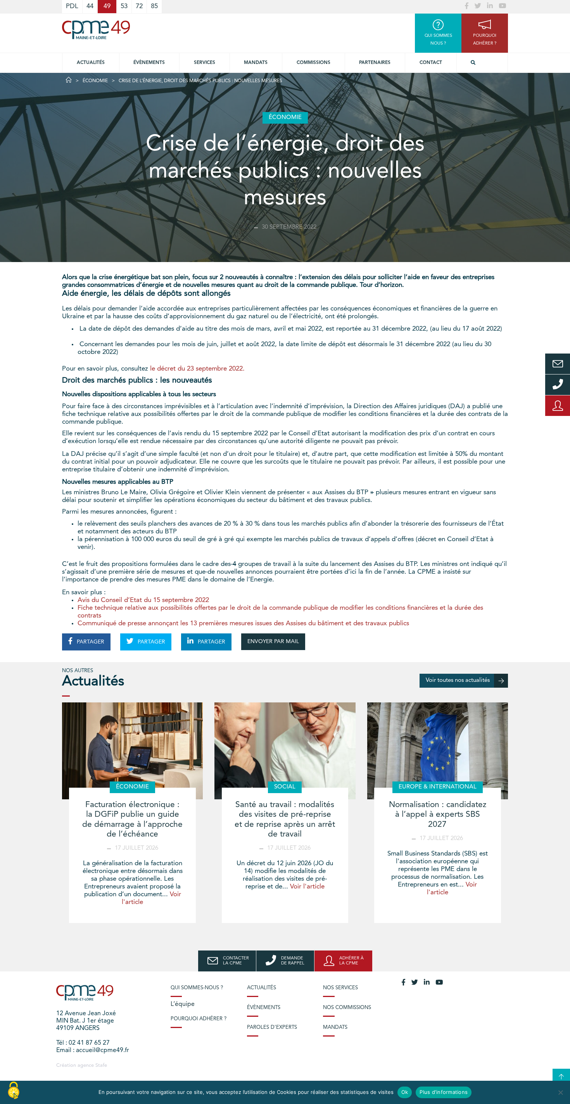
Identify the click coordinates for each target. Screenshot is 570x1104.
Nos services (340, 987)
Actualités (91, 62)
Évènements (149, 62)
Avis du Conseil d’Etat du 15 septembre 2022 (143, 600)
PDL (72, 6)
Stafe (101, 1065)
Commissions (313, 62)
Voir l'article (307, 886)
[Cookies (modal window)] (13, 1091)
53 (124, 6)
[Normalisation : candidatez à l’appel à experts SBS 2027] (437, 750)
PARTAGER (89, 642)
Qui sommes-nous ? (197, 987)
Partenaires (374, 62)
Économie (95, 81)
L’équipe (183, 1004)
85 (154, 6)
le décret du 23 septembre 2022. (197, 369)
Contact (431, 62)
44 (89, 6)
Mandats (256, 62)
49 (107, 6)
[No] (560, 1092)
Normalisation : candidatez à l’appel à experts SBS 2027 (437, 814)
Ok (404, 1092)
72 (139, 6)
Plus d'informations (444, 1092)
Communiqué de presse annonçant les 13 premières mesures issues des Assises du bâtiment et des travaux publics (243, 623)
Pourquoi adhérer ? (198, 1018)
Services (204, 62)
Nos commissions (347, 1007)
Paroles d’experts (272, 1027)
